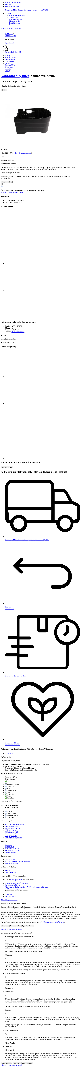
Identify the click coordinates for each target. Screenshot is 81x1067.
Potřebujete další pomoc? (13, 838)
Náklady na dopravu (16, 19)
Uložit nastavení (7, 1063)
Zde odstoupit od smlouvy (9, 900)
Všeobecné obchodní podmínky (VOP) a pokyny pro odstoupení (26, 887)
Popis (4, 335)
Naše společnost (10, 872)
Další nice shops (10, 896)
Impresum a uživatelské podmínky (16, 883)
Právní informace (8, 342)
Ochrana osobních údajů (13, 885)
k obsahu (8, 4)
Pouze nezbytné (15, 926)
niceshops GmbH (16, 880)
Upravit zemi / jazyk (20, 876)
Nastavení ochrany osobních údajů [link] (16, 891)
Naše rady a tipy (10, 859)
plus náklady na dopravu (22, 153)
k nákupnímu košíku (12, 6)
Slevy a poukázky (11, 836)
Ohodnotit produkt (7, 467)
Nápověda (8, 13)
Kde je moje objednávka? (17, 15)
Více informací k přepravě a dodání (12, 192)
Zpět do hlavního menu (13, 2)
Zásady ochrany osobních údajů (53, 922)
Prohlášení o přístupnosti (13, 889)
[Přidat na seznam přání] (2, 184)
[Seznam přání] (6, 46)
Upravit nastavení (27, 926)
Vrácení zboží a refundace (13, 828)
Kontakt (7, 870)
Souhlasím (5, 926)
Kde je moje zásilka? (12, 850)
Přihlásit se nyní (10, 36)
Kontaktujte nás (14, 23)
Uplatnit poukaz (10, 852)
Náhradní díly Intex (15, 76)
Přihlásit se (8, 845)
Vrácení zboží (13, 17)
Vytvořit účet (9, 43)
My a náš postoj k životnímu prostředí (17, 861)
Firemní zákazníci (11, 834)
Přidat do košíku (7, 182)
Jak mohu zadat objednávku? (14, 824)
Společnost (8, 894)
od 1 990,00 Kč (27, 10)
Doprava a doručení (11, 826)
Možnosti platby (14, 21)
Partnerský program (11, 863)
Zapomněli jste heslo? (12, 848)
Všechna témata (14, 25)
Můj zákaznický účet (12, 832)
